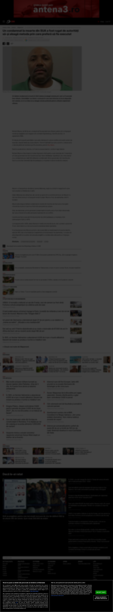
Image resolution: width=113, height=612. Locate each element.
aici (17, 602)
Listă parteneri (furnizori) (57, 595)
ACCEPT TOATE (100, 592)
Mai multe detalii (34, 591)
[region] (56, 596)
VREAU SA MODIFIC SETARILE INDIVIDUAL (101, 597)
